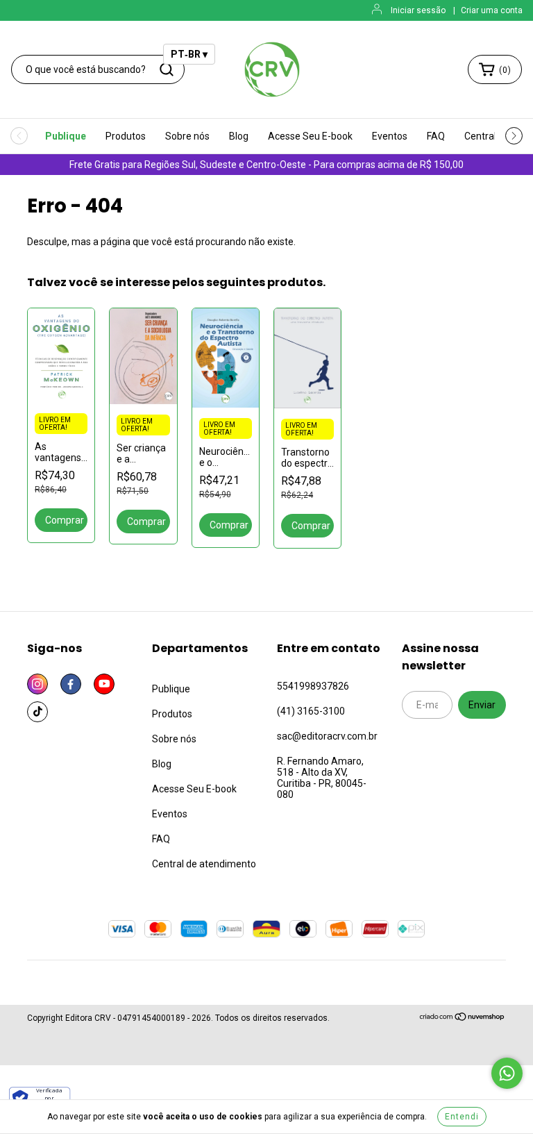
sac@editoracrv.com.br (327, 736)
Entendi (462, 1117)
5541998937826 (313, 686)
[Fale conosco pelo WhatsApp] (507, 1073)
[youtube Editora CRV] (104, 684)
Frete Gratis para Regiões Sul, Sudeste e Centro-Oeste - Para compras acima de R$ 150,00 (266, 164)
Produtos (125, 136)
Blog (238, 136)
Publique (65, 136)
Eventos (389, 136)
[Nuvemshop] (462, 1019)
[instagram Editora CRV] (37, 684)
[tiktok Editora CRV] (37, 711)
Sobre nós (187, 136)
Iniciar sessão (418, 10)
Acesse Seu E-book (310, 136)
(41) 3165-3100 (311, 711)
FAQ (436, 136)
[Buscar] (166, 69)
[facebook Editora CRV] (70, 684)
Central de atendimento (204, 863)
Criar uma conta (492, 10)
